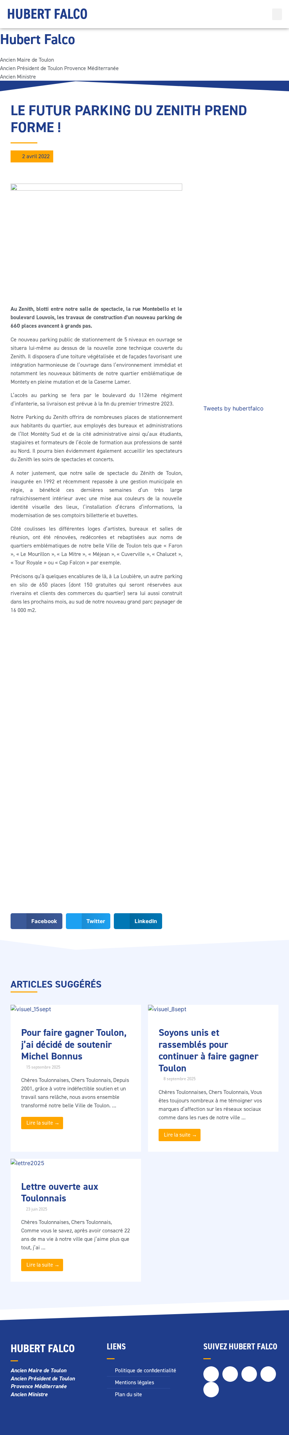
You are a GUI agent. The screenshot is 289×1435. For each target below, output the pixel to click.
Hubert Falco (47, 14)
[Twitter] (230, 1374)
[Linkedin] (268, 1374)
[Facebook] (211, 1374)
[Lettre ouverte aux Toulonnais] (27, 1163)
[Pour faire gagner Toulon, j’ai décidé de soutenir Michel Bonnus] (31, 1009)
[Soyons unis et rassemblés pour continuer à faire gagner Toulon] (167, 1009)
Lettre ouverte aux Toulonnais (59, 1192)
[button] (277, 14)
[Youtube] (211, 1389)
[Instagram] (249, 1374)
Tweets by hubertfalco (233, 408)
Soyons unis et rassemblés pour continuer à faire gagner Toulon (208, 1050)
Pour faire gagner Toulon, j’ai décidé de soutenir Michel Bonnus (74, 1044)
